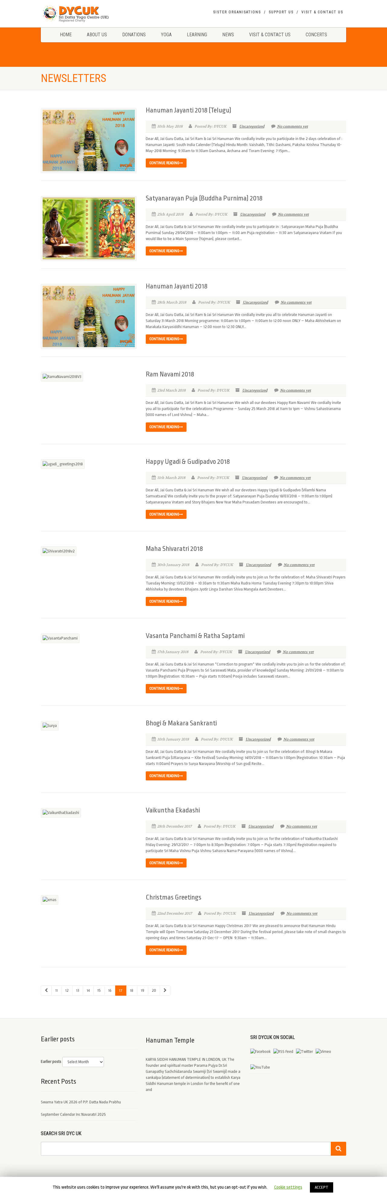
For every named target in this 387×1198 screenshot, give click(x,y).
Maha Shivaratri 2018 (174, 549)
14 (88, 990)
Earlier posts (51, 1061)
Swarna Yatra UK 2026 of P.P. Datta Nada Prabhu (81, 1102)
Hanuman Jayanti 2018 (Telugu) (188, 110)
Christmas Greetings (173, 897)
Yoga (166, 34)
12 (67, 990)
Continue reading (164, 163)
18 (131, 990)
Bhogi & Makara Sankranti (181, 723)
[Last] (165, 990)
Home (66, 34)
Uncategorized (251, 126)
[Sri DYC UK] (89, 14)
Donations (134, 34)
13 (77, 990)
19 (142, 990)
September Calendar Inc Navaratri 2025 (73, 1114)
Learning (197, 34)
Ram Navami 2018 (170, 374)
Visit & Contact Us (322, 12)
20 (154, 990)
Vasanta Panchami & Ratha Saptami (195, 636)
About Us (97, 34)
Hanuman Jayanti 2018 (176, 286)
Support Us (281, 12)
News (228, 34)
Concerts (316, 34)
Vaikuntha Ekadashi (173, 810)
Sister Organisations (237, 12)
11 (56, 990)
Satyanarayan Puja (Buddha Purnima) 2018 (204, 198)
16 (110, 990)
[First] (46, 990)
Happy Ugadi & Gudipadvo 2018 (188, 462)
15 (99, 990)
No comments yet (292, 126)
